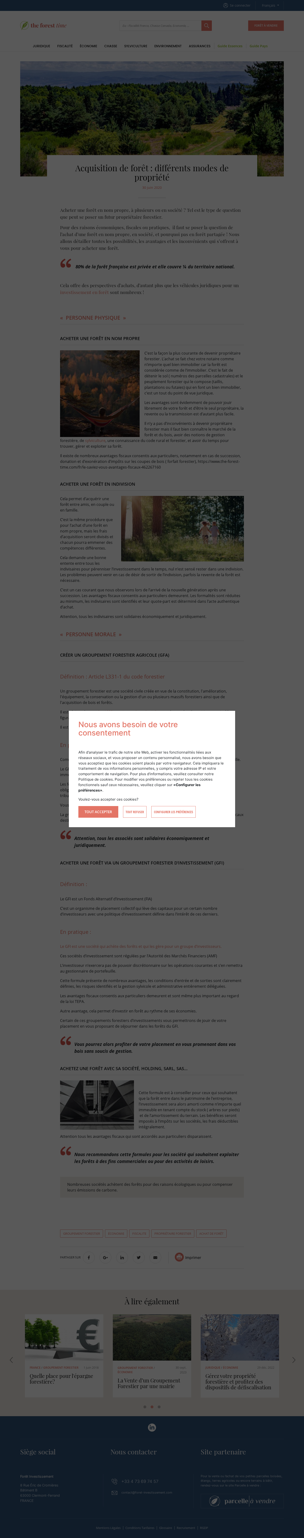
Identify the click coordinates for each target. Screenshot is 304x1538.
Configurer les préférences (173, 812)
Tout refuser (135, 812)
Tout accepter (98, 811)
